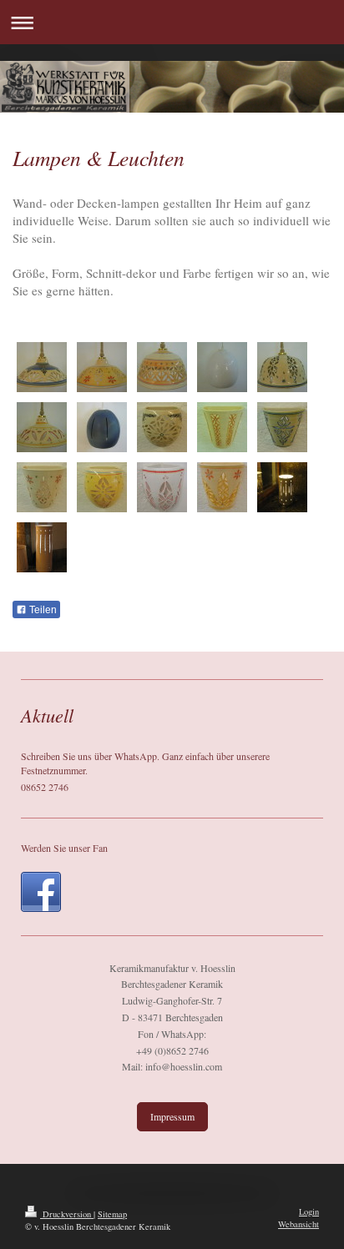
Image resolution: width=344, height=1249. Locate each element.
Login (309, 1211)
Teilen (42, 610)
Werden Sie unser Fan (64, 847)
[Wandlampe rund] (162, 427)
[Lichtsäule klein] (282, 487)
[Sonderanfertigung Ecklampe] (162, 487)
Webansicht (298, 1224)
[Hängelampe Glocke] (162, 367)
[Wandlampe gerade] (222, 427)
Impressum (172, 1116)
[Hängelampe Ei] (222, 367)
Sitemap (112, 1214)
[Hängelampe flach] (42, 367)
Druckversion (67, 1214)
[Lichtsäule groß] (42, 547)
